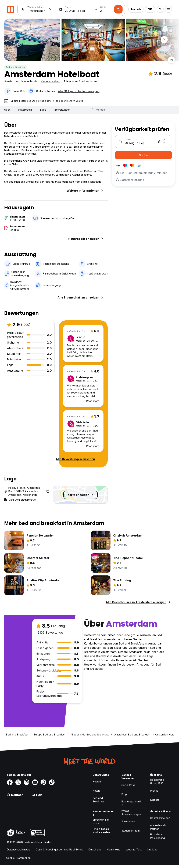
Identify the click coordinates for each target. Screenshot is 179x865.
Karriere (155, 799)
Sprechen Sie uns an (101, 821)
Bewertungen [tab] (62, 109)
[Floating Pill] (164, 39)
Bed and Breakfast (16, 67)
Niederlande (29, 81)
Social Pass (128, 784)
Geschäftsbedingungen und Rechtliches (59, 849)
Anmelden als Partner (158, 827)
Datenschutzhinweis (18, 849)
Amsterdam (11, 81)
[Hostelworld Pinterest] (43, 782)
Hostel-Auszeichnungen (131, 812)
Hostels (97, 781)
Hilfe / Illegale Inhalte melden (101, 830)
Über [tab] (7, 109)
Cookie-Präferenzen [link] (18, 857)
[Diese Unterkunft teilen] (171, 59)
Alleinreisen (128, 821)
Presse (154, 790)
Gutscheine (95, 849)
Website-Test (133, 849)
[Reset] (50, 9)
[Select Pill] (160, 9)
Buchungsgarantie (131, 803)
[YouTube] (35, 782)
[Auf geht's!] (118, 9)
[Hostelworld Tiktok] (52, 782)
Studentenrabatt (130, 830)
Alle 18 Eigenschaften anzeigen (78, 91)
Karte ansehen (50, 81)
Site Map (152, 849)
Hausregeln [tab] (25, 109)
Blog (124, 794)
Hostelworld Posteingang (157, 836)
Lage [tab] (43, 109)
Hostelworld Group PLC (157, 781)
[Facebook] (10, 782)
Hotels (96, 790)
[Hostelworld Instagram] (26, 782)
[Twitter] (18, 782)
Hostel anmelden (160, 817)
